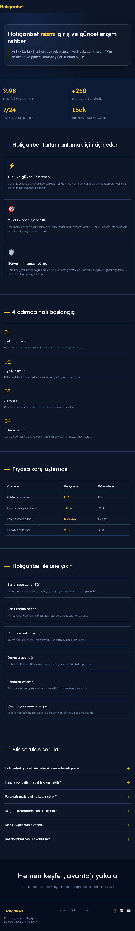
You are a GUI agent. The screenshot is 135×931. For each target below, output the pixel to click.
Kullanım (75, 909)
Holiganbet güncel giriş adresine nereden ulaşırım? (42, 768)
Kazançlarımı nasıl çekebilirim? (27, 839)
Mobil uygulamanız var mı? (24, 825)
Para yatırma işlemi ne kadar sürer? (31, 796)
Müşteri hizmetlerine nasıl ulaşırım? (31, 811)
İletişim (90, 909)
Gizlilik (61, 909)
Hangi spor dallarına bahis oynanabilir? (33, 782)
